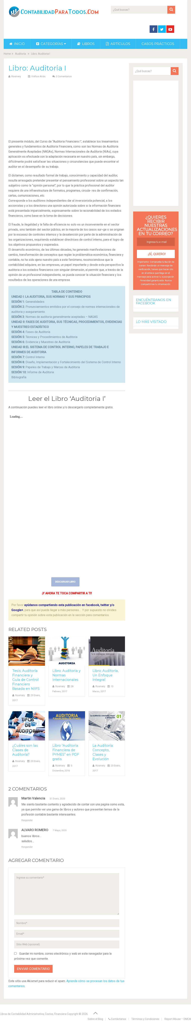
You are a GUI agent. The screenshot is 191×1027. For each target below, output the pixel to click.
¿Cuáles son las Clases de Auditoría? (25, 750)
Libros (88, 44)
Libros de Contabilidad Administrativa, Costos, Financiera (33, 1013)
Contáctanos (118, 1018)
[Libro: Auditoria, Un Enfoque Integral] (107, 651)
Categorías (51, 44)
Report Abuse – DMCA (178, 1018)
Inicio (19, 44)
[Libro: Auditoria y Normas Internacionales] (66, 651)
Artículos (119, 44)
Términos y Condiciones (145, 1018)
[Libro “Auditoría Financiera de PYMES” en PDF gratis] (66, 725)
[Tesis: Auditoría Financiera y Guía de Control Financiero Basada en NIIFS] (26, 651)
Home (7, 53)
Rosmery (16, 76)
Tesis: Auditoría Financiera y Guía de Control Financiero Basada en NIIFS (26, 680)
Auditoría (20, 53)
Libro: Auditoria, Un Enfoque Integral (106, 675)
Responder (27, 820)
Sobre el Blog (95, 1018)
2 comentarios (64, 76)
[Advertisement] (66, 108)
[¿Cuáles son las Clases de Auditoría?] (26, 725)
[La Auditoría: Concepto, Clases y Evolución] (107, 725)
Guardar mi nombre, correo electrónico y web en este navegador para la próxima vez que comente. (63, 956)
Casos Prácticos (158, 44)
